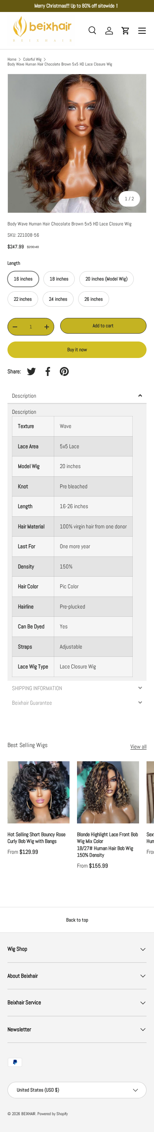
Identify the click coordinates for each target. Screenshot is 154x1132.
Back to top (77, 920)
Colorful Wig (32, 59)
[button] (125, 30)
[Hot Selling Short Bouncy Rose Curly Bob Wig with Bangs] (38, 792)
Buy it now (77, 349)
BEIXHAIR (28, 1113)
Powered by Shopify (52, 1113)
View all (138, 746)
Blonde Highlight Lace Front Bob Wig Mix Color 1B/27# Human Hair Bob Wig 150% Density (108, 844)
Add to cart (103, 325)
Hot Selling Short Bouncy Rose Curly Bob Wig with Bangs (36, 837)
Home (11, 59)
